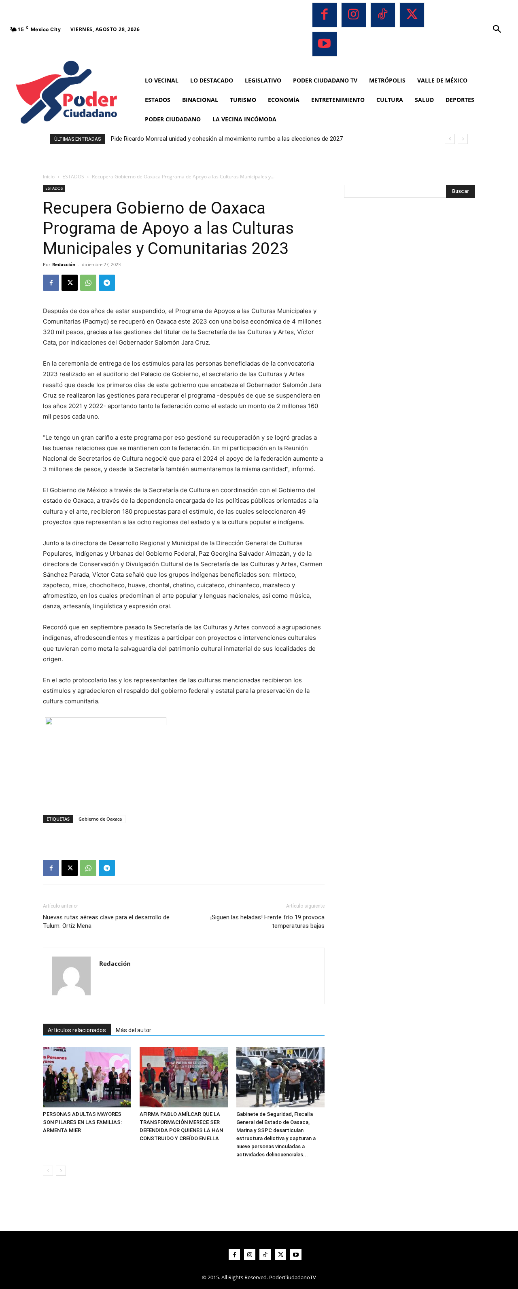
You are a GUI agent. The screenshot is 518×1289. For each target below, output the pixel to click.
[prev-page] (48, 1171)
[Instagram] (353, 15)
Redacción (63, 264)
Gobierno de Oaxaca (100, 819)
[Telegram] (107, 283)
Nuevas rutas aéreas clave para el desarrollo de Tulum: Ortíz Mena (106, 921)
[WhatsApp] (88, 283)
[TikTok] (382, 15)
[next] (463, 139)
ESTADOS (73, 176)
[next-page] (61, 1171)
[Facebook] (324, 15)
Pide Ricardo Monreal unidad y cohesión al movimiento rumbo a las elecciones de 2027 (227, 138)
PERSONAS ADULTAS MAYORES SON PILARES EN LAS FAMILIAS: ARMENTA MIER (82, 1122)
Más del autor (133, 1030)
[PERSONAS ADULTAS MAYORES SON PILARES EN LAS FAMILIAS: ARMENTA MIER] (87, 1077)
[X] (412, 15)
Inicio (49, 176)
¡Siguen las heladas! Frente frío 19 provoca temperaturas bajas (267, 921)
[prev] (450, 139)
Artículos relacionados (77, 1030)
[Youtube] (324, 44)
